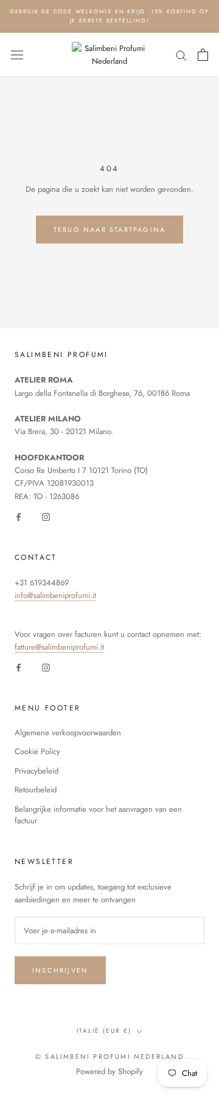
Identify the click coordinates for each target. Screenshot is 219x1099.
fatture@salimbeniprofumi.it (59, 647)
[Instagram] (46, 515)
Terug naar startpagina (109, 229)
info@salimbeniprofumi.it (55, 595)
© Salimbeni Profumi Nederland (109, 1056)
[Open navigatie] (17, 55)
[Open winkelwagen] (203, 55)
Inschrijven (60, 970)
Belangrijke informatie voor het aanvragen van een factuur (98, 815)
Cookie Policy (37, 751)
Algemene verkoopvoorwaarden (68, 732)
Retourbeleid (36, 789)
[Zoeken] (181, 55)
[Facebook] (19, 515)
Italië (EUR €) (104, 1030)
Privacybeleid (36, 771)
